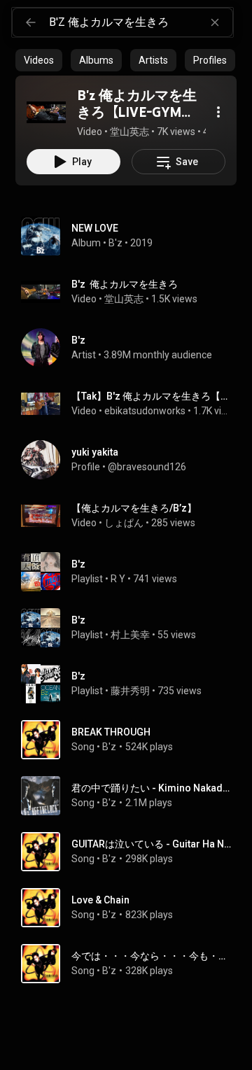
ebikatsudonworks (145, 410)
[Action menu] (218, 112)
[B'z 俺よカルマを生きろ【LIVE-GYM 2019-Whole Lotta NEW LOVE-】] (46, 112)
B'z (115, 242)
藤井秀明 (130, 690)
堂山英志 (124, 298)
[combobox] (140, 22)
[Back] (31, 22)
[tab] (38, 60)
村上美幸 (130, 634)
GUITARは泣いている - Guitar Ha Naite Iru (151, 844)
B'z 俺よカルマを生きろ (124, 284)
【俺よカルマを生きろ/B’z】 (134, 508)
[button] (46, 112)
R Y (118, 578)
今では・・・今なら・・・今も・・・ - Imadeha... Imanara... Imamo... (151, 956)
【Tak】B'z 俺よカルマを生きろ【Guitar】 (151, 396)
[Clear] (215, 22)
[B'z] (131, 348)
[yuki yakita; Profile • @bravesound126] (131, 460)
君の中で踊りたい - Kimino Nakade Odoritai (151, 788)
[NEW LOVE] (131, 236)
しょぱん (124, 522)
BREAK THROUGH (110, 732)
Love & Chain (100, 900)
